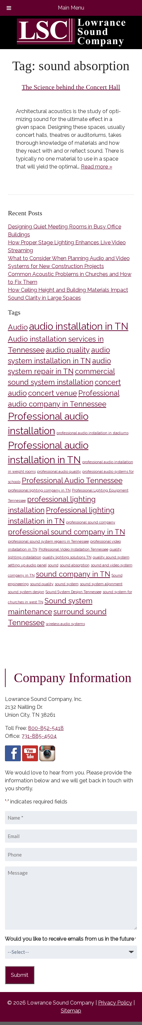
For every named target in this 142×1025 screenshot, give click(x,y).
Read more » (96, 167)
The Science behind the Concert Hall (71, 87)
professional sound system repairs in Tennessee (48, 541)
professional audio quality (59, 471)
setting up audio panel (27, 565)
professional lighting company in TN (39, 490)
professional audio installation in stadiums (92, 433)
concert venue (52, 393)
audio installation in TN (78, 326)
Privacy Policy (115, 1003)
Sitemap (71, 1011)
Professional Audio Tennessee (72, 480)
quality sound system (111, 557)
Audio (18, 327)
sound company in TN (73, 574)
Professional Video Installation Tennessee (73, 549)
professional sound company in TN (66, 532)
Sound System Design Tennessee (73, 592)
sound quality (41, 584)
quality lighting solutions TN (67, 557)
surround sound (80, 611)
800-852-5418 (46, 728)
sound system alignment (101, 584)
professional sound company (90, 522)
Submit (19, 975)
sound (53, 565)
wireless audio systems (65, 624)
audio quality (68, 350)
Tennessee (26, 622)
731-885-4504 (39, 736)
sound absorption (74, 565)
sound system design (26, 592)
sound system (67, 584)
